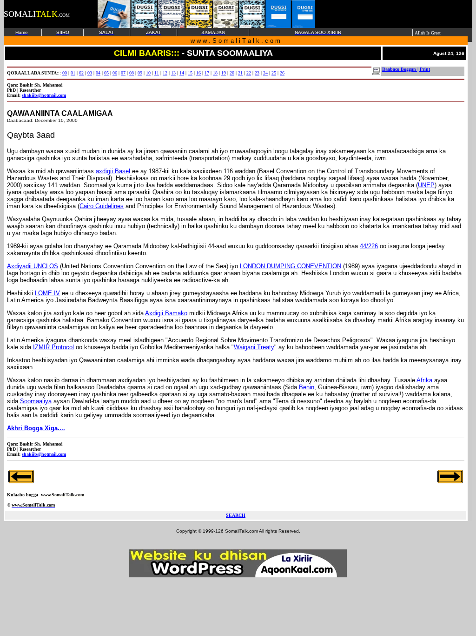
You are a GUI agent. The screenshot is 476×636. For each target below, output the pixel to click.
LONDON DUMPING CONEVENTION (290, 266)
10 (148, 72)
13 (173, 72)
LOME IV (47, 293)
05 (106, 72)
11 (156, 72)
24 (265, 72)
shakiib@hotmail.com (44, 95)
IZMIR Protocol (53, 347)
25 (273, 72)
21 (240, 72)
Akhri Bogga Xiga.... (36, 428)
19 (223, 72)
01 (73, 72)
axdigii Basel (113, 171)
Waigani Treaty (254, 347)
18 (215, 72)
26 (282, 72)
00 (64, 72)
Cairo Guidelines (101, 206)
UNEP (426, 185)
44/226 (369, 246)
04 (98, 72)
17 (207, 72)
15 (190, 72)
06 (114, 72)
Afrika (424, 380)
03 (89, 72)
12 (165, 72)
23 (257, 72)
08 (131, 72)
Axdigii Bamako (166, 313)
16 (198, 72)
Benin (306, 387)
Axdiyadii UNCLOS (32, 266)
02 (81, 72)
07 (123, 72)
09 (140, 72)
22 (248, 72)
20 (232, 72)
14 (181, 72)
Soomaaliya (36, 401)
